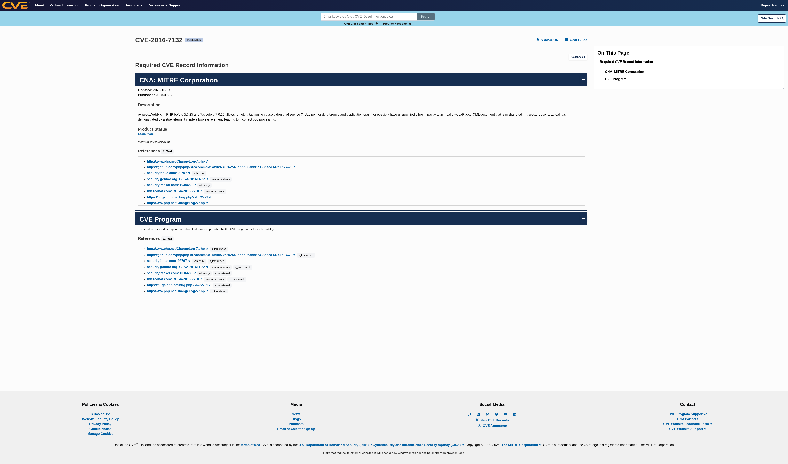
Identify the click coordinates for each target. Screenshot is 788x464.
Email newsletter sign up (296, 429)
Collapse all (578, 57)
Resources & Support (164, 5)
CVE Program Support (686, 414)
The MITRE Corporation (520, 445)
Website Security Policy (100, 419)
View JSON (549, 40)
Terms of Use (100, 414)
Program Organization (102, 5)
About (39, 5)
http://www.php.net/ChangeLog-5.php (176, 203)
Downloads (133, 5)
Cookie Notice (100, 429)
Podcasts (296, 424)
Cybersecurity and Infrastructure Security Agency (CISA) (417, 445)
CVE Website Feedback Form (686, 424)
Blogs (296, 419)
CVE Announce (494, 426)
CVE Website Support (686, 429)
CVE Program (615, 79)
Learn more (146, 133)
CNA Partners (687, 419)
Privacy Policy (100, 424)
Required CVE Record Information (626, 62)
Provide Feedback (396, 23)
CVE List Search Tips (358, 23)
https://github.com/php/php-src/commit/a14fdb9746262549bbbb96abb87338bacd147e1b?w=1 (220, 167)
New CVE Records (494, 420)
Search (426, 16)
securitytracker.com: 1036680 (170, 185)
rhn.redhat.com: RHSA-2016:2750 (173, 191)
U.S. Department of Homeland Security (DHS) (334, 445)
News (296, 414)
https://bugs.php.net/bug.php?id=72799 (178, 197)
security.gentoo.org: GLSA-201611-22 (176, 179)
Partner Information (64, 5)
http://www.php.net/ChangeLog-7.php (176, 161)
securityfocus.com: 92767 (167, 173)
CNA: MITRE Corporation (624, 71)
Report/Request (773, 5)
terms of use (250, 445)
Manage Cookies (100, 434)
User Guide (578, 40)
